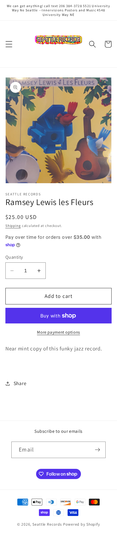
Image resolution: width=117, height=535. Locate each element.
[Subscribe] (97, 450)
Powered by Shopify (81, 524)
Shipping (13, 225)
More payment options (58, 332)
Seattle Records (47, 524)
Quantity (14, 257)
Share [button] (20, 383)
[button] (9, 44)
